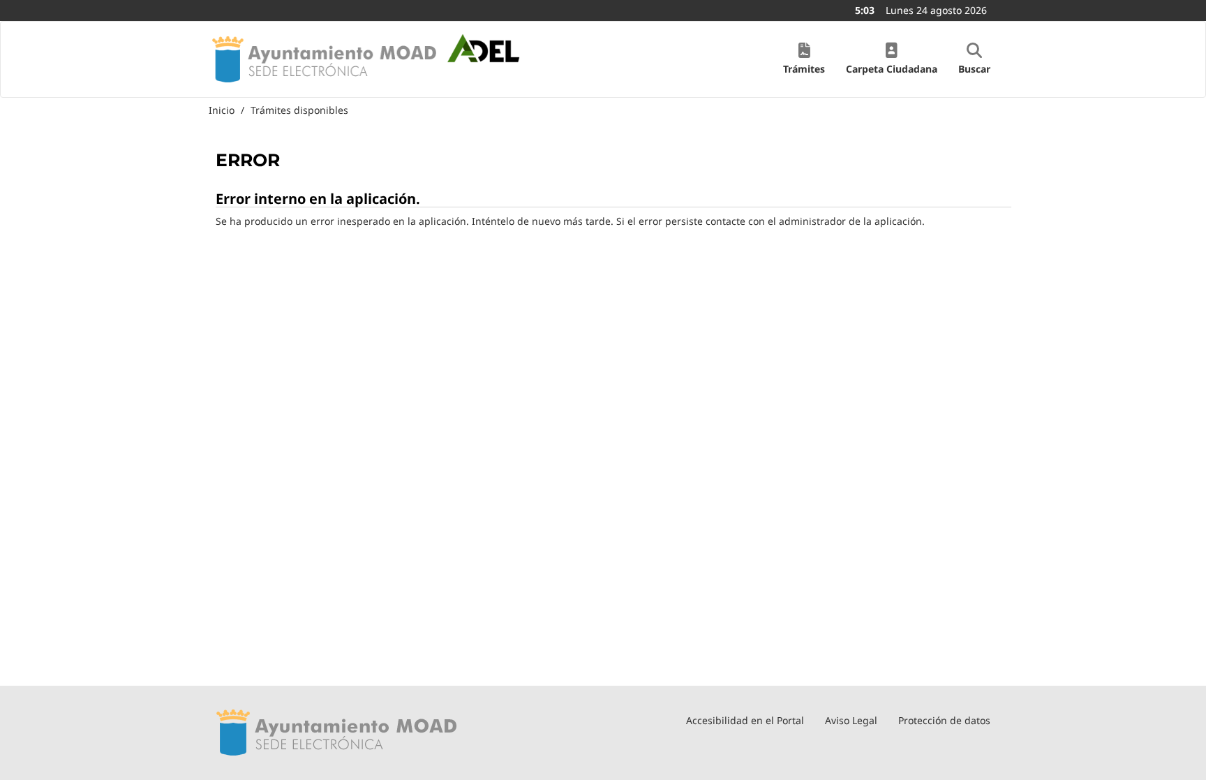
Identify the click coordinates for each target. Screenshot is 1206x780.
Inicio (221, 110)
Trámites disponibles (299, 110)
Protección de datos (944, 720)
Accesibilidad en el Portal (745, 720)
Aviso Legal (851, 720)
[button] (804, 59)
